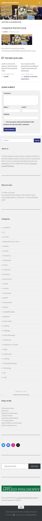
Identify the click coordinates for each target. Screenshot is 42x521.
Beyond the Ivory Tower (11, 241)
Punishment (7, 340)
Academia (6, 227)
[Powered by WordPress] (14, 514)
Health (5, 298)
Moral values (7, 321)
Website (6, 114)
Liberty (5, 307)
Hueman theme (31, 514)
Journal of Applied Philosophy (26, 498)
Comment (7, 93)
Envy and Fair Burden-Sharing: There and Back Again (18, 195)
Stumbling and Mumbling (10, 418)
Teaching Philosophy (10, 363)
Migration (6, 316)
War (4, 373)
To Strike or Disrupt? (8, 192)
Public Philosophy (9, 335)
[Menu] (39, 2)
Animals (6, 237)
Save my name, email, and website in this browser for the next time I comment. (19, 123)
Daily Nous (5, 411)
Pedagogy (6, 330)
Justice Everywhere (10, 2)
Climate (6, 251)
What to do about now (9, 425)
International (7, 302)
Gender (5, 284)
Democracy (7, 255)
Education (6, 274)
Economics (7, 270)
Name (6, 107)
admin (5, 31)
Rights (5, 349)
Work (5, 377)
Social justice (7, 354)
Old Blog (6, 326)
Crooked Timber (7, 415)
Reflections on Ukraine (10, 344)
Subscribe (34, 466)
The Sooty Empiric (7, 420)
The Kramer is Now (8, 408)
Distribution (7, 260)
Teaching (6, 359)
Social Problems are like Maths (12, 423)
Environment (7, 279)
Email (24, 107)
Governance (7, 293)
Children (6, 246)
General (6, 288)
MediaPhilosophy (9, 312)
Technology (7, 368)
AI (4, 232)
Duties (5, 265)
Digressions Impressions (10, 413)
